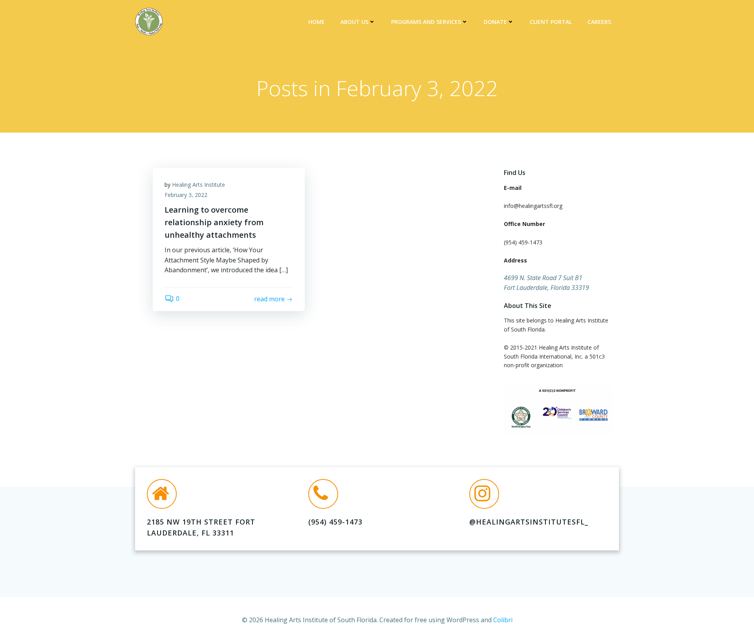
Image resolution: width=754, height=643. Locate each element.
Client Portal (551, 22)
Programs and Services (426, 22)
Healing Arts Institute (198, 184)
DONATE (495, 22)
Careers (599, 22)
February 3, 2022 (186, 195)
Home (316, 22)
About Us (354, 22)
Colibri (502, 620)
